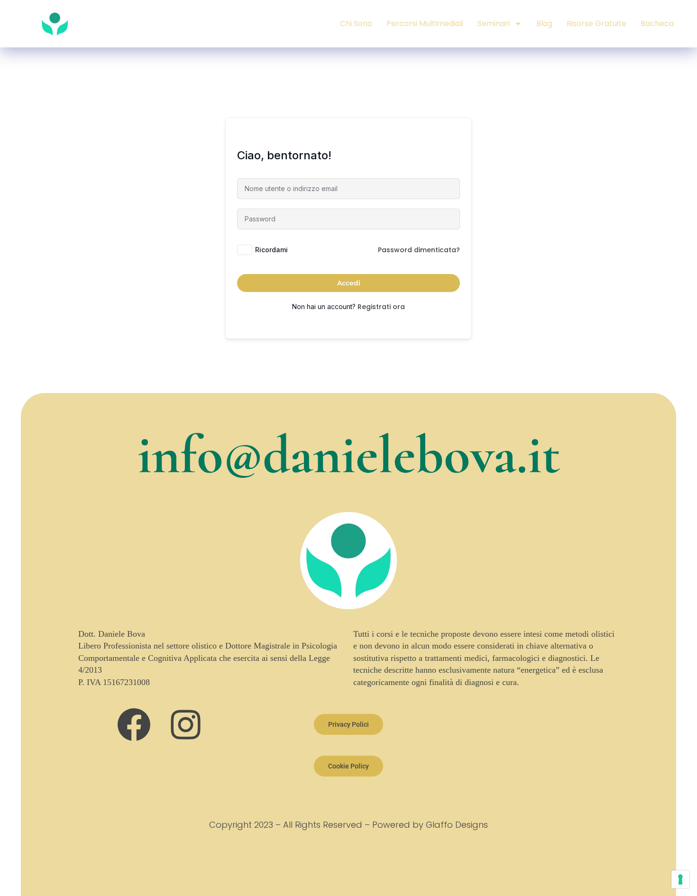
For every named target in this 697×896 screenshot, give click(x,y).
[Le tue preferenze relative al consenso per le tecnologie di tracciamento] (680, 879)
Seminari (493, 23)
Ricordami (271, 250)
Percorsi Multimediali (424, 23)
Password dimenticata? (419, 250)
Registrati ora (381, 306)
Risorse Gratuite (596, 23)
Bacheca (657, 23)
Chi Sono (356, 23)
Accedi (348, 283)
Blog (544, 23)
